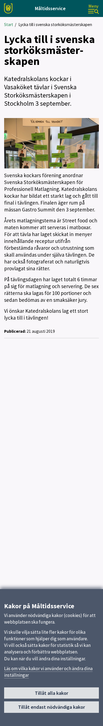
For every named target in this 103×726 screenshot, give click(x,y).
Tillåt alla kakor (51, 693)
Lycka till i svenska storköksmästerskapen (55, 24)
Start (8, 24)
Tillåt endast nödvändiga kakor (51, 707)
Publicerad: (15, 331)
